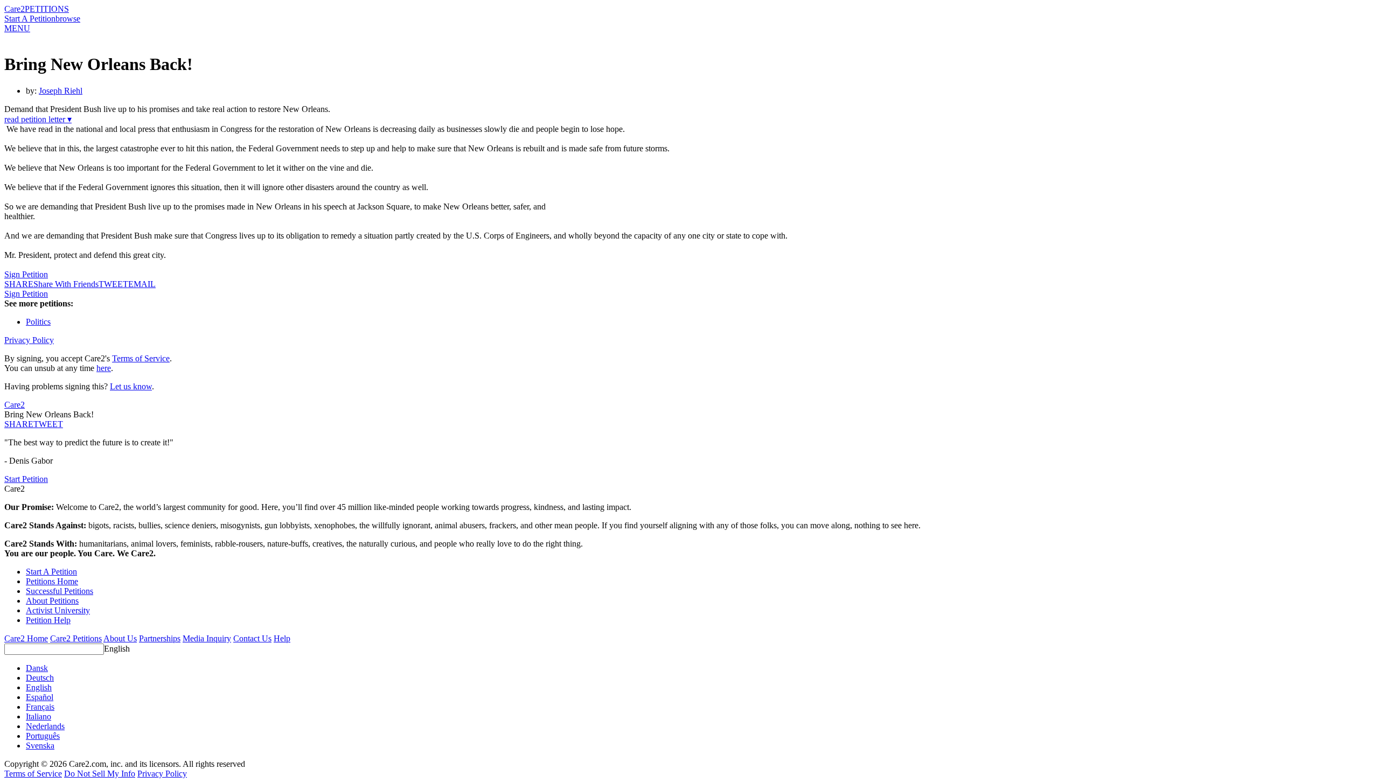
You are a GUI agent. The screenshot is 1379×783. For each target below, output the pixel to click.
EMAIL (142, 284)
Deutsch (40, 677)
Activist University (58, 610)
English (117, 648)
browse (67, 18)
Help (282, 638)
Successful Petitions (59, 591)
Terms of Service (141, 358)
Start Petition (26, 479)
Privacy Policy (29, 340)
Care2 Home (26, 638)
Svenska (40, 745)
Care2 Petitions (76, 638)
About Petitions (52, 600)
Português (43, 735)
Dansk (37, 668)
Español (39, 697)
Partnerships (159, 638)
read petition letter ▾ (38, 119)
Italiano (38, 716)
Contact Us (252, 638)
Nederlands (45, 726)
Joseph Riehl (60, 90)
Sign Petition (26, 274)
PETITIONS (47, 8)
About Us (120, 638)
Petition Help (48, 620)
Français (40, 706)
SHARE (18, 424)
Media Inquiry (207, 638)
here (103, 368)
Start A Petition (29, 18)
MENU (17, 28)
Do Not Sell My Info (99, 773)
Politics (38, 321)
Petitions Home (52, 581)
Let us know (131, 386)
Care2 (14, 8)
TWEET (113, 284)
